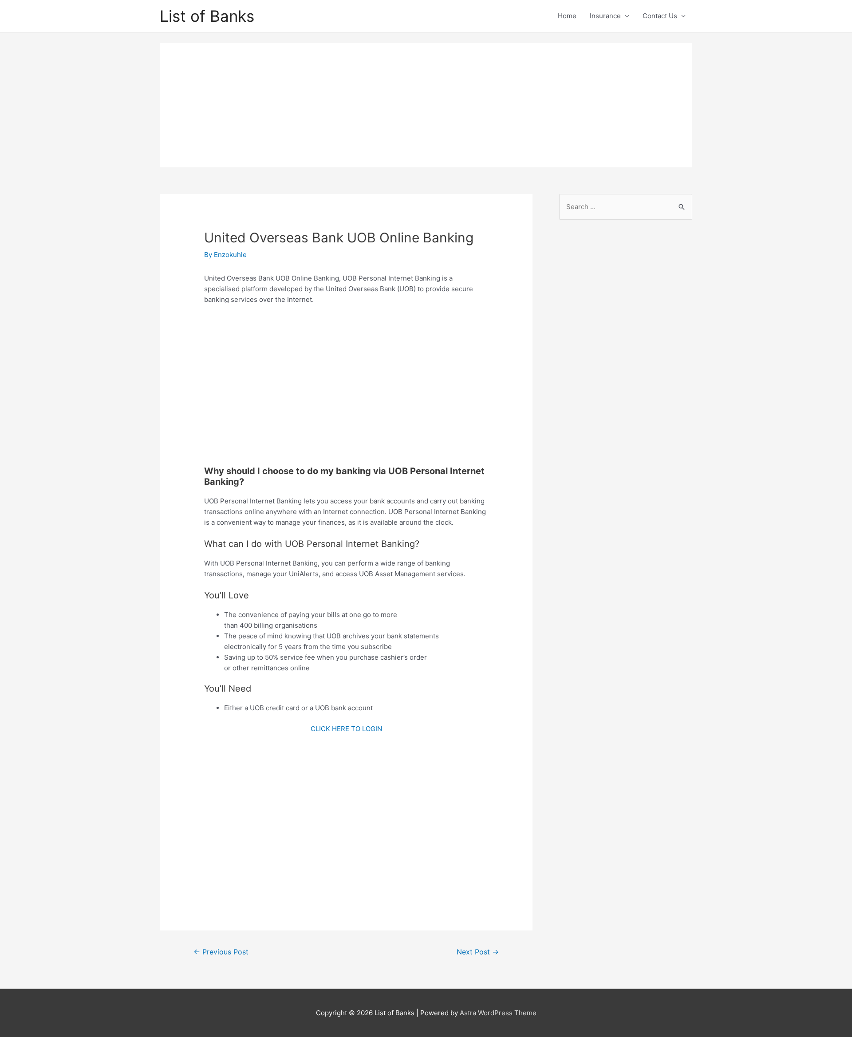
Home (567, 16)
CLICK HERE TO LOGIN (346, 728)
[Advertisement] (426, 105)
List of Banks (207, 16)
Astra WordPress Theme (498, 1013)
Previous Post (220, 952)
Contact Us (660, 16)
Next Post (478, 952)
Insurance (605, 16)
